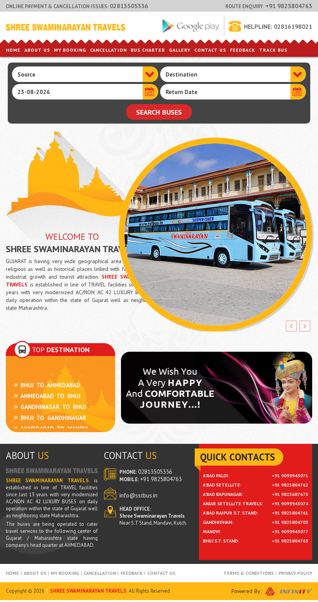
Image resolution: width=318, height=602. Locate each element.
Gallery (179, 50)
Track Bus (273, 50)
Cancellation (108, 50)
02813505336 (129, 6)
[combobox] (85, 74)
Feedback (242, 50)
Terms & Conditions (248, 573)
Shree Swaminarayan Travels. (89, 591)
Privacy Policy (295, 573)
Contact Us (210, 50)
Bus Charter (148, 50)
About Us (37, 50)
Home (13, 50)
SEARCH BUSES (159, 112)
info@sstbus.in (138, 495)
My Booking (70, 50)
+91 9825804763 (288, 6)
